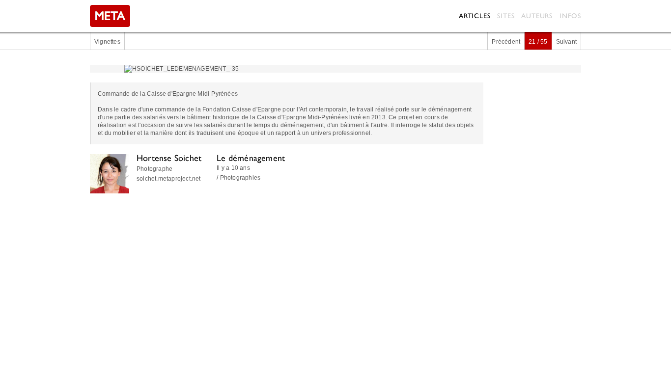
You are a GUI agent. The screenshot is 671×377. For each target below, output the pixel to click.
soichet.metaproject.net (169, 178)
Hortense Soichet (169, 158)
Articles (474, 16)
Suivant (566, 41)
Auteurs (537, 16)
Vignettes (107, 41)
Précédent (506, 41)
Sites (505, 16)
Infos (570, 16)
